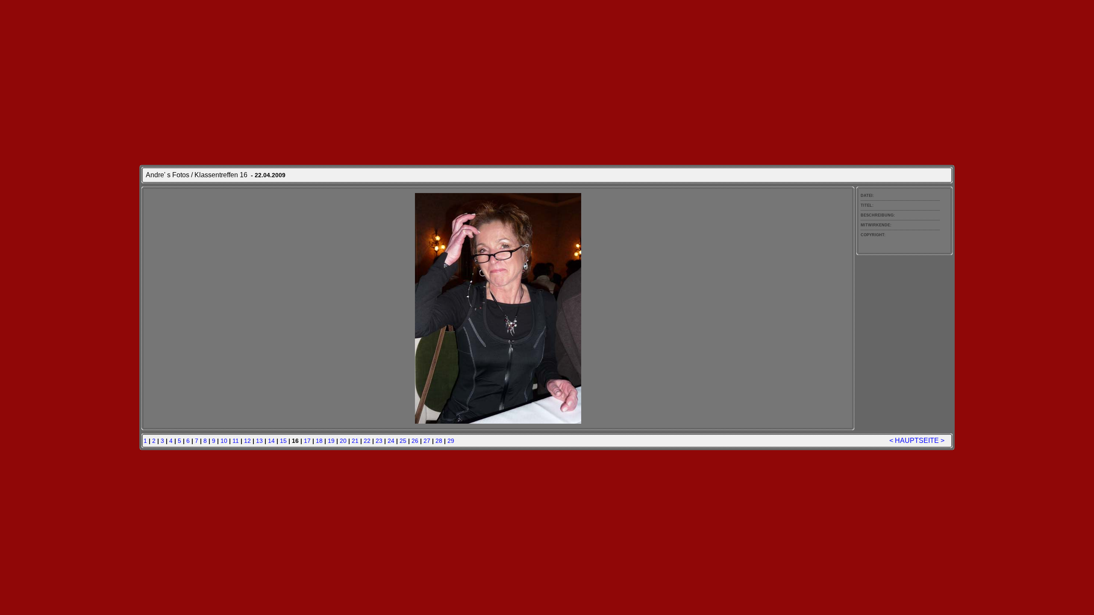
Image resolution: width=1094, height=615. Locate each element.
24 (391, 440)
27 (426, 440)
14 (271, 440)
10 (224, 440)
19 (331, 440)
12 (247, 440)
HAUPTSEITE (917, 440)
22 (367, 440)
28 (438, 440)
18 (319, 440)
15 (283, 440)
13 (259, 440)
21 (355, 440)
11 (235, 440)
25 (403, 440)
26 (415, 440)
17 (307, 440)
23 (379, 440)
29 (450, 440)
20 (343, 440)
